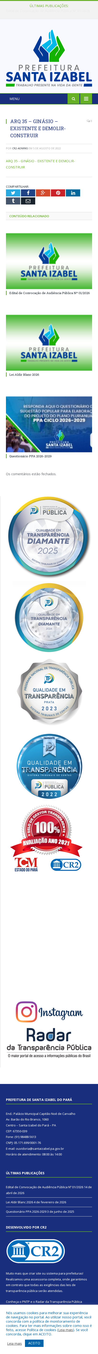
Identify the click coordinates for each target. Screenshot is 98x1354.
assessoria (39, 1279)
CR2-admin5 (20, 148)
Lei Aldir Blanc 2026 (48, 11)
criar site (35, 1273)
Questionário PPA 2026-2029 (30, 456)
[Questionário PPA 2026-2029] (49, 424)
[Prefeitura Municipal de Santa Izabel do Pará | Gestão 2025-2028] (49, 57)
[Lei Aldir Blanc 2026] (49, 343)
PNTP (26, 1302)
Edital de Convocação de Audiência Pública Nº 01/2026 (49, 293)
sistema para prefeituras (64, 1273)
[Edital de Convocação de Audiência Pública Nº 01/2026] (49, 261)
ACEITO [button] (34, 1343)
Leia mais (65, 1330)
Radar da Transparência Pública (59, 1302)
